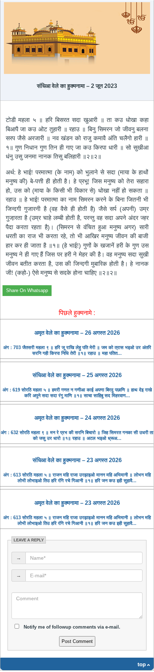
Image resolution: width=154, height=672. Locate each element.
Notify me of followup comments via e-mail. (71, 627)
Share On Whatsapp (27, 290)
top (142, 664)
